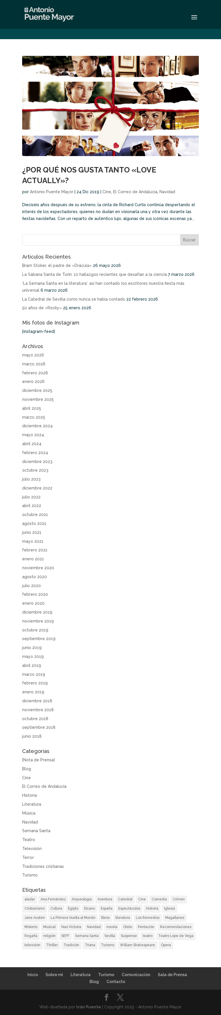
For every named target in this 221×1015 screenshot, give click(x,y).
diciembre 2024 (37, 426)
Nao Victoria (71, 927)
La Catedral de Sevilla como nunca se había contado (73, 299)
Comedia (159, 899)
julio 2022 (31, 497)
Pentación (146, 927)
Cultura (56, 908)
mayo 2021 (32, 541)
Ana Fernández (53, 899)
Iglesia (169, 908)
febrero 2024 (35, 452)
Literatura (31, 804)
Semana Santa (36, 830)
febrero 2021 (34, 550)
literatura (122, 918)
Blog (26, 769)
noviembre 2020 (38, 568)
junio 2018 (32, 736)
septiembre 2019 (39, 638)
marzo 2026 (33, 364)
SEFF (65, 936)
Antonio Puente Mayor (51, 191)
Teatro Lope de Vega (175, 936)
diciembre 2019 (37, 612)
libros (105, 918)
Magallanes (174, 918)
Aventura (105, 899)
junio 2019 (32, 647)
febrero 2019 (35, 683)
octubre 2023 (35, 470)
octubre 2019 (35, 630)
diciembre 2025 (37, 390)
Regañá (30, 936)
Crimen (179, 899)
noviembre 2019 (38, 621)
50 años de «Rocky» (42, 308)
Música (28, 813)
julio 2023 (31, 479)
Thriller (52, 945)
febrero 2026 (35, 373)
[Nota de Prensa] (38, 760)
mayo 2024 (33, 434)
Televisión (32, 848)
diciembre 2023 (37, 461)
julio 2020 (31, 585)
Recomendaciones (175, 927)
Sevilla (109, 936)
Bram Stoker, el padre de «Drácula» (57, 265)
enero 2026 (33, 381)
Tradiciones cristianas (43, 866)
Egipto (73, 908)
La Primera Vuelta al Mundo (73, 918)
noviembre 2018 (38, 709)
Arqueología (82, 899)
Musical (49, 927)
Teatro (28, 839)
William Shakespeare (137, 945)
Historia (29, 795)
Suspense (129, 936)
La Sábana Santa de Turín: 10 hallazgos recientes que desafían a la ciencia (94, 274)
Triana (90, 945)
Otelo (127, 927)
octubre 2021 (35, 514)
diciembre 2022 (37, 488)
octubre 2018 (35, 718)
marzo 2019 (33, 674)
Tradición (71, 945)
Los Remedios (147, 918)
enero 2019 (33, 692)
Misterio (30, 927)
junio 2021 (31, 532)
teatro (148, 936)
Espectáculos (129, 908)
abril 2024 (31, 443)
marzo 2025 (33, 417)
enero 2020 (33, 603)
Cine (106, 191)
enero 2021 (33, 559)
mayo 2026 (33, 355)
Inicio (32, 974)
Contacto (115, 981)
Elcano (89, 908)
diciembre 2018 (37, 701)
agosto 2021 (34, 523)
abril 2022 (31, 505)
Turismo (30, 875)
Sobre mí (54, 974)
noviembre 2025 (38, 399)
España (107, 908)
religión (49, 936)
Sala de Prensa (172, 974)
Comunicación (136, 974)
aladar (29, 899)
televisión (32, 945)
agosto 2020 (34, 576)
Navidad (167, 191)
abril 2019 (31, 665)
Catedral (125, 899)
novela (111, 927)
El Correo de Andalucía (135, 191)
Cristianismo (34, 908)
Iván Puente (88, 1007)
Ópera (166, 945)
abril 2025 (31, 408)
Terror (28, 857)
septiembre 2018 (39, 727)
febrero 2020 (35, 594)
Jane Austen (34, 918)
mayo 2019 (33, 656)
